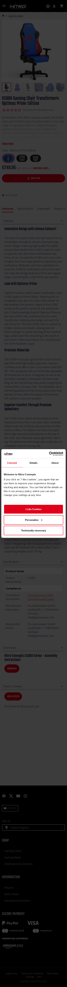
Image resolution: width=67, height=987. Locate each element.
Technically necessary (33, 530)
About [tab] (55, 462)
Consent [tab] (12, 462)
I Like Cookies (33, 509)
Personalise (31, 519)
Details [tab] (34, 462)
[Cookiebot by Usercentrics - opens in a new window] (49, 454)
